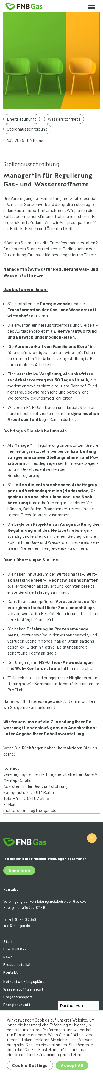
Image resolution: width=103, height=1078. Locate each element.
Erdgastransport (18, 997)
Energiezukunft (21, 118)
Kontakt (10, 972)
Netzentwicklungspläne (23, 981)
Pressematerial (16, 964)
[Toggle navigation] (92, 7)
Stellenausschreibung (27, 128)
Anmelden (19, 870)
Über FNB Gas (15, 949)
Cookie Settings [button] (30, 1065)
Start (8, 941)
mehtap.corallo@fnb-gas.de (30, 810)
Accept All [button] (72, 1065)
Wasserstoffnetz (64, 118)
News (8, 957)
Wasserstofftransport (23, 989)
